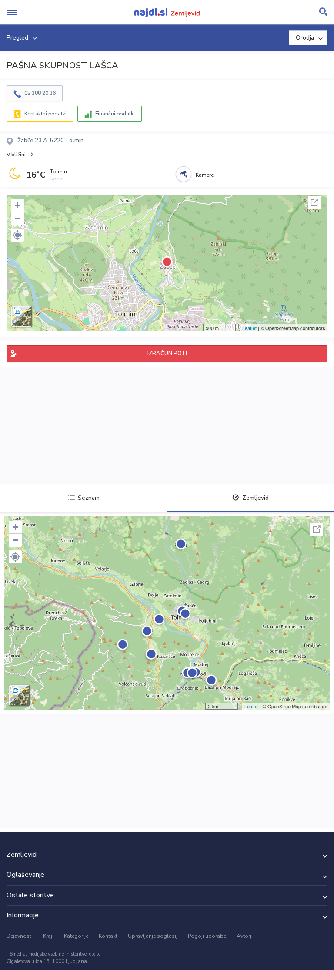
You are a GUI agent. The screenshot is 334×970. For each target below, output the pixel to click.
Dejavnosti (20, 936)
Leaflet (249, 327)
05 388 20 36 (40, 93)
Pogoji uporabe (207, 936)
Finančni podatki (115, 113)
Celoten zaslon (314, 202)
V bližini (16, 154)
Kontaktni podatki (45, 113)
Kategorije (76, 936)
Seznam (89, 498)
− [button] (17, 218)
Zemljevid (255, 498)
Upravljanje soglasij (152, 936)
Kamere (205, 175)
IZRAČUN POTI (167, 353)
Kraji (48, 936)
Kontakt (108, 936)
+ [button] (17, 205)
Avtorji (245, 936)
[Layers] (21, 316)
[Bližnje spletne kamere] (183, 174)
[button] (17, 235)
